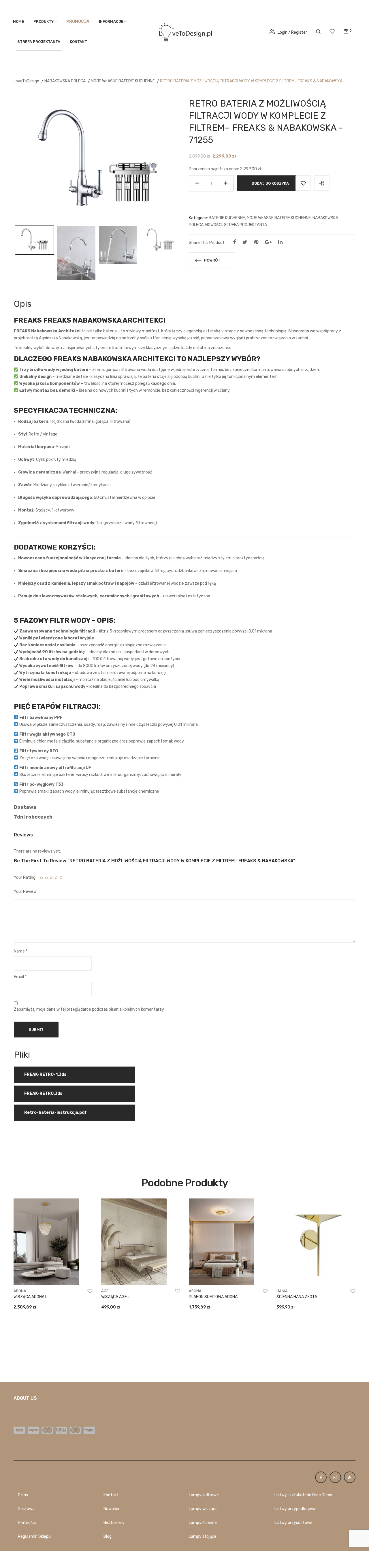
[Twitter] (244, 242)
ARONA (20, 1291)
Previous (14, 253)
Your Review (25, 891)
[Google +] (268, 242)
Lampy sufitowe (204, 1495)
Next (179, 253)
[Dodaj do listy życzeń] (303, 183)
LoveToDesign (26, 81)
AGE (105, 1291)
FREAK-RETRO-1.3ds (45, 1074)
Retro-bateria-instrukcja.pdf (55, 1112)
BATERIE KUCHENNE (227, 217)
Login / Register (292, 32)
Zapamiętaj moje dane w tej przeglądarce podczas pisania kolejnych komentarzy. (89, 1009)
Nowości (111, 1508)
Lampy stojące (202, 1536)
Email (20, 976)
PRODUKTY (43, 21)
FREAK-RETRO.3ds (43, 1093)
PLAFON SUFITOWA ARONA (213, 1296)
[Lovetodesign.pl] (184, 31)
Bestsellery (114, 1522)
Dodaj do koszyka (270, 183)
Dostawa (26, 1508)
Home (18, 21)
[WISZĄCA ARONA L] (53, 1241)
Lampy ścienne (203, 1522)
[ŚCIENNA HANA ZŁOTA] (315, 1241)
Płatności (27, 1522)
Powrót (211, 260)
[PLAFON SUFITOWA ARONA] (228, 1241)
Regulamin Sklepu (34, 1536)
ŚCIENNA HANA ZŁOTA (296, 1296)
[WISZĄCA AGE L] (140, 1241)
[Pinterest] (256, 242)
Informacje (111, 21)
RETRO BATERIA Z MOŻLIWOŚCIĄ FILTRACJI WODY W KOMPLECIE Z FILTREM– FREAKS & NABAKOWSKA (251, 81)
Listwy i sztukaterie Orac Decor (303, 1495)
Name (20, 951)
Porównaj (322, 183)
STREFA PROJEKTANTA (38, 41)
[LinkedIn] (280, 242)
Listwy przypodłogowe (295, 1508)
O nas (23, 1495)
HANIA (282, 1291)
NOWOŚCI (213, 224)
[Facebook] (234, 242)
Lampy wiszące (203, 1508)
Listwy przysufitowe (293, 1522)
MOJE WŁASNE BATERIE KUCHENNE (123, 81)
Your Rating (24, 877)
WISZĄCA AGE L (115, 1296)
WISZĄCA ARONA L (30, 1296)
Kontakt (78, 41)
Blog (107, 1536)
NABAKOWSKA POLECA (65, 81)
